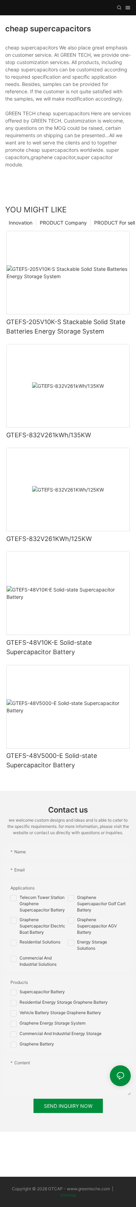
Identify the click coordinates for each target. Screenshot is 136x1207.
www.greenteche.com (88, 1188)
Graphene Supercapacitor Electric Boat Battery (42, 926)
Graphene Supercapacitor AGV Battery (97, 926)
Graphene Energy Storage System (52, 1023)
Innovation (20, 223)
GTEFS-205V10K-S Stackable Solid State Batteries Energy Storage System (65, 326)
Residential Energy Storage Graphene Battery (64, 1002)
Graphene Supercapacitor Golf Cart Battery (101, 903)
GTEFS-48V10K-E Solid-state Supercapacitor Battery (49, 647)
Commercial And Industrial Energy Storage (60, 1033)
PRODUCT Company (63, 223)
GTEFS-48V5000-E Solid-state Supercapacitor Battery (51, 760)
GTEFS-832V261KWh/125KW (49, 538)
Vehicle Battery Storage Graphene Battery (60, 1012)
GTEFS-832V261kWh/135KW (48, 435)
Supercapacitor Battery (42, 991)
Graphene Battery (37, 1044)
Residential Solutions (40, 942)
